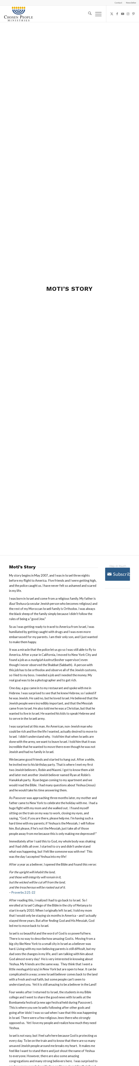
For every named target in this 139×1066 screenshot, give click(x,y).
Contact (118, 2)
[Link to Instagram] (128, 14)
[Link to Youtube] (122, 14)
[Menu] (97, 14)
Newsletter (131, 2)
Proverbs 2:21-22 (23, 892)
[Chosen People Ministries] (18, 14)
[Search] (88, 14)
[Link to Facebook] (117, 14)
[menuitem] (118, 3)
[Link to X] (112, 14)
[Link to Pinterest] (133, 14)
